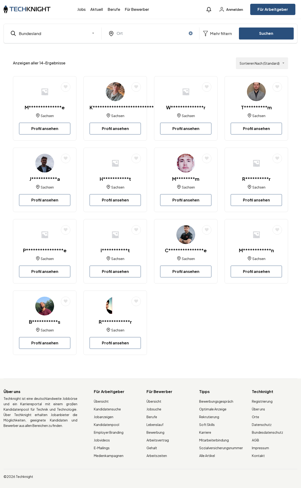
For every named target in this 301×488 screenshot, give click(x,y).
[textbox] (50, 33)
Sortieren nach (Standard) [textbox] (260, 63)
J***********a (44, 179)
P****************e (45, 250)
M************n (256, 250)
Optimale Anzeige (212, 409)
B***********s (44, 322)
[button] (209, 9)
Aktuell (96, 9)
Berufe (114, 9)
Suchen (266, 33)
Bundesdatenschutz (267, 432)
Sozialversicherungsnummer (221, 448)
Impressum (260, 448)
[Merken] (65, 87)
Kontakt (258, 455)
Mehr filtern (220, 33)
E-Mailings (102, 448)
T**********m (256, 107)
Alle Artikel (207, 455)
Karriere (205, 432)
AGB (255, 440)
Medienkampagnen (108, 455)
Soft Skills (207, 424)
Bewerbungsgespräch (216, 401)
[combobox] (52, 33)
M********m (185, 179)
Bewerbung (155, 432)
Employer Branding (108, 432)
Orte (255, 417)
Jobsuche (154, 409)
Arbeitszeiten (157, 455)
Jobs (81, 9)
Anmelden (234, 9)
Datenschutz (262, 424)
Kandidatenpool (106, 424)
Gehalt (152, 448)
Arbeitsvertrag (158, 440)
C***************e (186, 250)
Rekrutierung (209, 417)
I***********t (115, 250)
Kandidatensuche (107, 409)
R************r (115, 322)
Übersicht (101, 401)
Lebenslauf (155, 424)
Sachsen (47, 116)
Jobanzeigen (103, 417)
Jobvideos (102, 440)
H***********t (115, 179)
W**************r (186, 107)
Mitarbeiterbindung (214, 440)
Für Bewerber (137, 9)
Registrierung (262, 401)
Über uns (258, 409)
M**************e (45, 107)
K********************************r (130, 107)
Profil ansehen (44, 128)
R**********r (256, 179)
